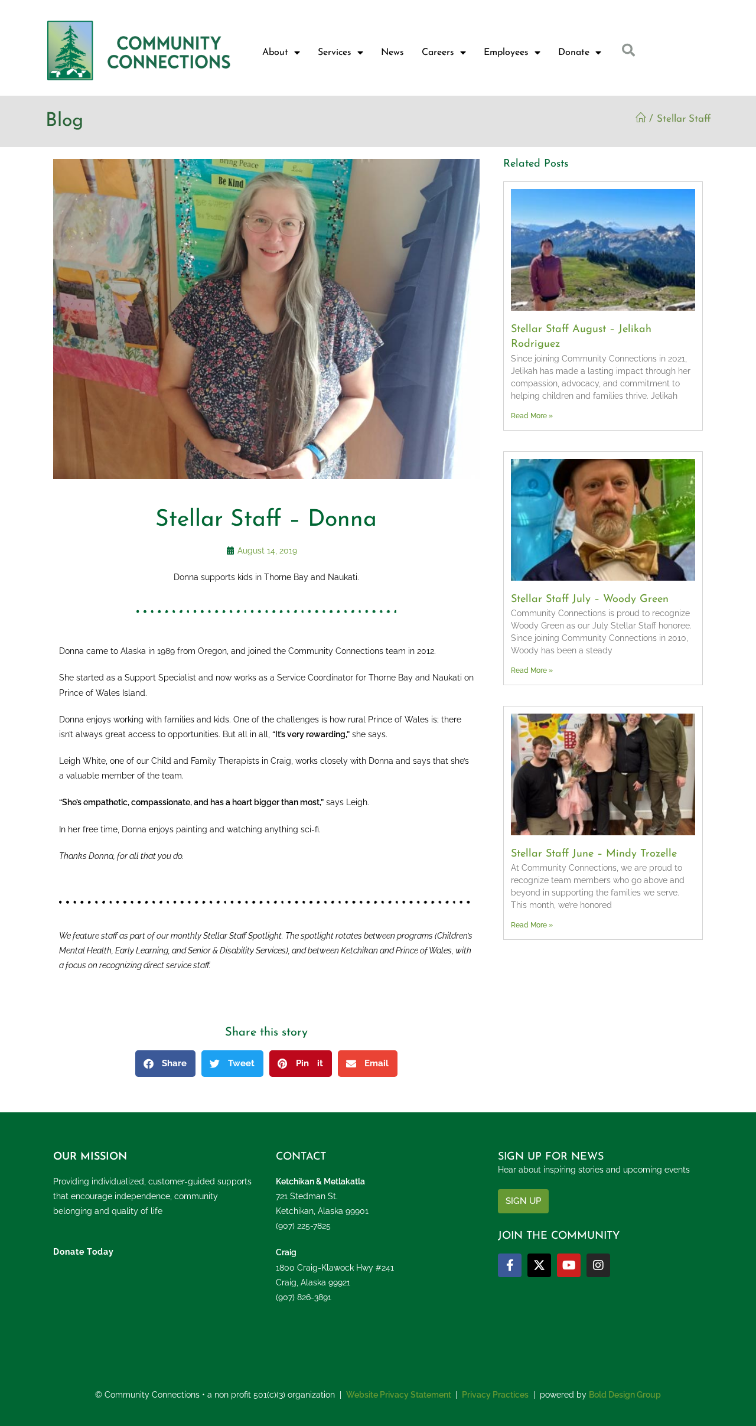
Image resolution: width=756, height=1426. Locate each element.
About (275, 52)
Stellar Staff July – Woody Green (590, 599)
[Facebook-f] (510, 1265)
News (392, 52)
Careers (438, 52)
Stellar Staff (684, 119)
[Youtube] (569, 1265)
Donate (573, 52)
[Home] (641, 119)
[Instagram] (598, 1265)
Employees (506, 52)
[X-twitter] (539, 1265)
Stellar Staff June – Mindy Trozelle (594, 854)
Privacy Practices (495, 1394)
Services (334, 52)
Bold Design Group (625, 1394)
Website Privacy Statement (398, 1394)
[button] (165, 1063)
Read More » (532, 416)
